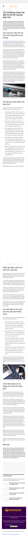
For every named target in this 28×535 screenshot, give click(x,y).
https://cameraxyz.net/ (18, 524)
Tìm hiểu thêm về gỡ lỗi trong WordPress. (10, 534)
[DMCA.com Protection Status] (14, 526)
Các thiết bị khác (9, 10)
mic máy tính (9, 41)
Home (4, 10)
